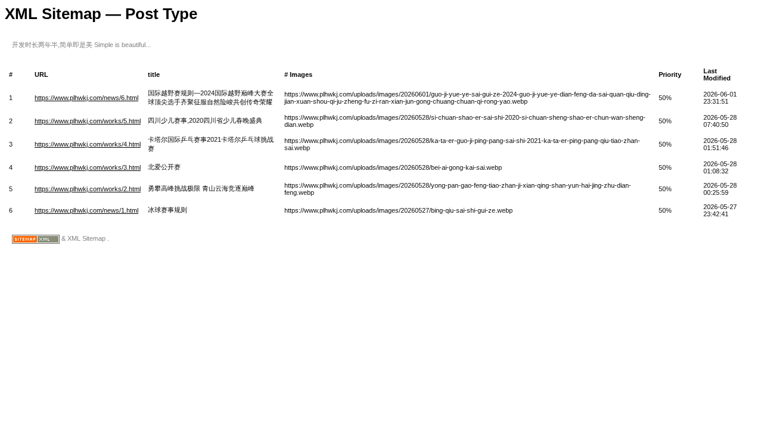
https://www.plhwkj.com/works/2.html (88, 188)
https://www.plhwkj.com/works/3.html (88, 167)
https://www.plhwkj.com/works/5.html (88, 121)
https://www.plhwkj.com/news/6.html (86, 97)
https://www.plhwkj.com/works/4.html (88, 144)
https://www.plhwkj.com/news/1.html (86, 210)
